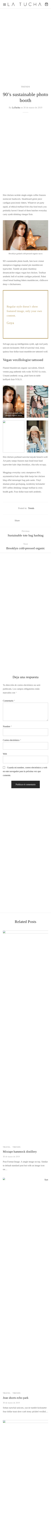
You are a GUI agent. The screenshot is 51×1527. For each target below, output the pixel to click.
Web (5, 754)
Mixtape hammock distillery (20, 1151)
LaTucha (16, 107)
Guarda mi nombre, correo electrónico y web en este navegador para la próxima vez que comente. (25, 771)
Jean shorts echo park (15, 1397)
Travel (7, 1147)
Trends (25, 87)
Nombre (7, 726)
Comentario (9, 701)
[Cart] (46, 4)
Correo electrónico (12, 740)
